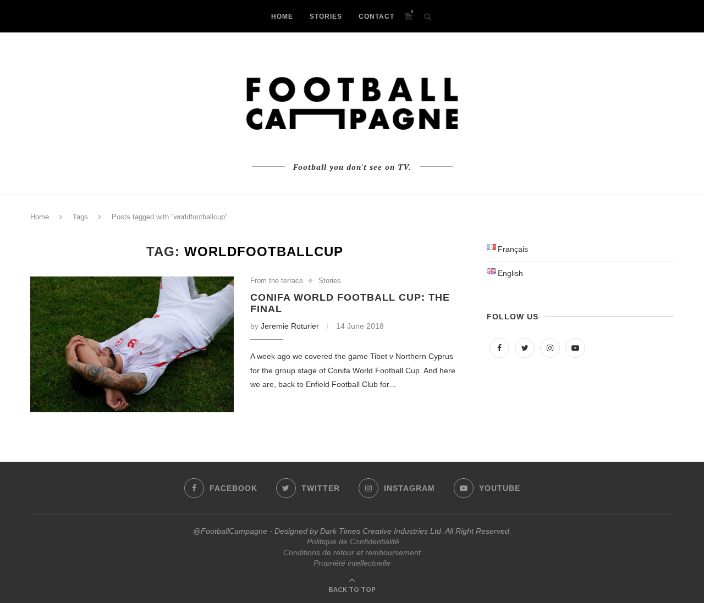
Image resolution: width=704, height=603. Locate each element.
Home (39, 217)
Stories (329, 280)
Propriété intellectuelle (352, 562)
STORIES (326, 16)
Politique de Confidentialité (353, 541)
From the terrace (276, 280)
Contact (376, 16)
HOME (282, 16)
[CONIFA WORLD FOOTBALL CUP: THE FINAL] (132, 344)
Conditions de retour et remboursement (352, 552)
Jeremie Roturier (290, 326)
